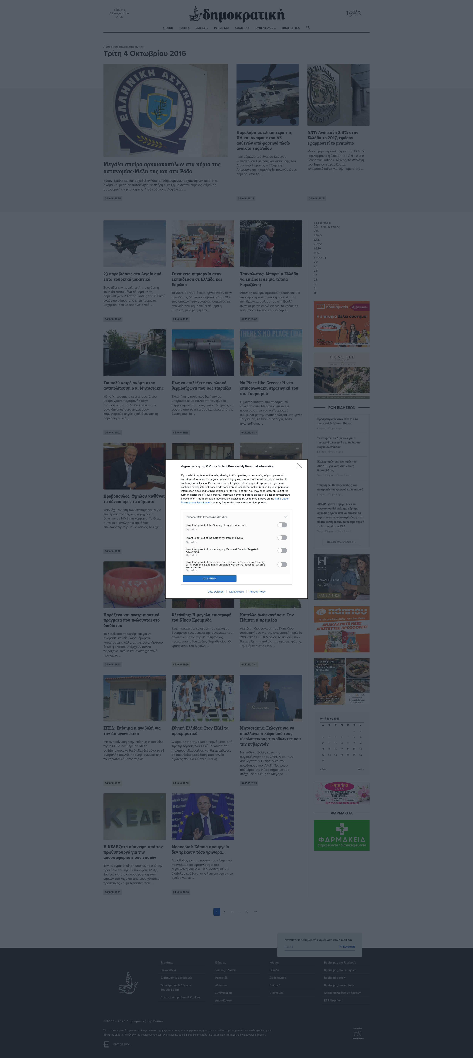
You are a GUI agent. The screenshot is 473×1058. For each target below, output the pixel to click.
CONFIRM (210, 578)
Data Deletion (216, 591)
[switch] (282, 524)
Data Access (236, 591)
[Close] (300, 466)
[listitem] (236, 517)
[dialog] (236, 529)
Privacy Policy (257, 591)
